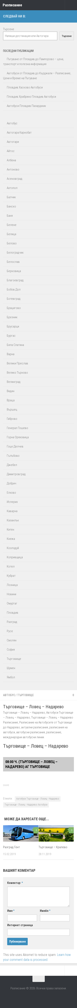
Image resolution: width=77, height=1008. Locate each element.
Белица (11, 234)
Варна (10, 354)
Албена (11, 160)
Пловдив (12, 612)
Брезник (12, 317)
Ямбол (11, 677)
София (11, 649)
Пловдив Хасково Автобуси (25, 87)
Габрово (12, 419)
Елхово (11, 492)
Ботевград (14, 299)
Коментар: (15, 882)
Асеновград (14, 179)
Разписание (12, 5)
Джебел (12, 465)
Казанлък (13, 520)
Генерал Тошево (17, 428)
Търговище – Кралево (53, 847)
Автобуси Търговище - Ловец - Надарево (37, 798)
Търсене (8, 29)
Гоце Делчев (15, 446)
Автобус (9, 695)
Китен (10, 529)
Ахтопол (12, 188)
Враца (11, 400)
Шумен (11, 668)
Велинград (14, 382)
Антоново (13, 169)
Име (10, 910)
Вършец (12, 409)
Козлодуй (13, 548)
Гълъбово (13, 456)
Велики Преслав (17, 363)
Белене (11, 225)
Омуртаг (12, 603)
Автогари (13, 142)
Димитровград (16, 474)
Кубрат (11, 576)
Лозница (12, 585)
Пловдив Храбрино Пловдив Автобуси (31, 96)
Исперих (12, 502)
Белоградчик (15, 252)
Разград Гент (11, 847)
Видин (10, 391)
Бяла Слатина (15, 345)
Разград (12, 622)
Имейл (45, 910)
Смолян (11, 640)
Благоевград (15, 280)
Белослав (13, 262)
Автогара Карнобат (19, 132)
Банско (11, 206)
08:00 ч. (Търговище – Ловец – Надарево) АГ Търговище (31, 764)
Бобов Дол (14, 289)
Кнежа (11, 539)
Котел (11, 566)
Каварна (12, 511)
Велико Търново (17, 372)
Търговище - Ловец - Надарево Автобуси (26, 804)
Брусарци (13, 326)
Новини (11, 594)
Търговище (25, 695)
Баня (10, 215)
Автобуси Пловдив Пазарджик (26, 106)
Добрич (11, 483)
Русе (10, 631)
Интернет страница (20, 925)
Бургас (11, 336)
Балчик (11, 197)
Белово (12, 243)
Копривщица (15, 557)
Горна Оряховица (18, 437)
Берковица (14, 271)
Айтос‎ (11, 151)
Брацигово (14, 308)
